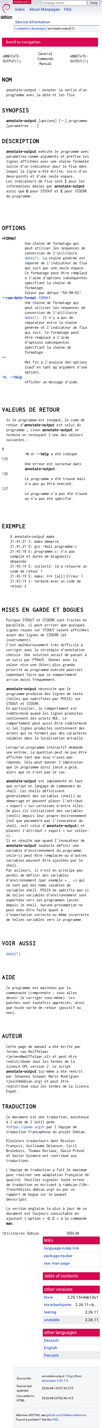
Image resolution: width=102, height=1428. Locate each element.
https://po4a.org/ (25, 1127)
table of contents (61, 1276)
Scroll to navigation (23, 42)
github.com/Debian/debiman (66, 1415)
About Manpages (44, 9)
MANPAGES (22, 1)
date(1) (32, 258)
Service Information (32, 22)
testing (50, 1312)
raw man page (57, 1263)
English (50, 1347)
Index (20, 9)
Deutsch (51, 1340)
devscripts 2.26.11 (54, 1380)
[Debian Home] (6, 10)
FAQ (67, 9)
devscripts (38, 28)
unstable (22, 28)
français (51, 1355)
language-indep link (61, 1248)
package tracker (58, 1255)
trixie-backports (57, 1304)
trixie (48, 1297)
